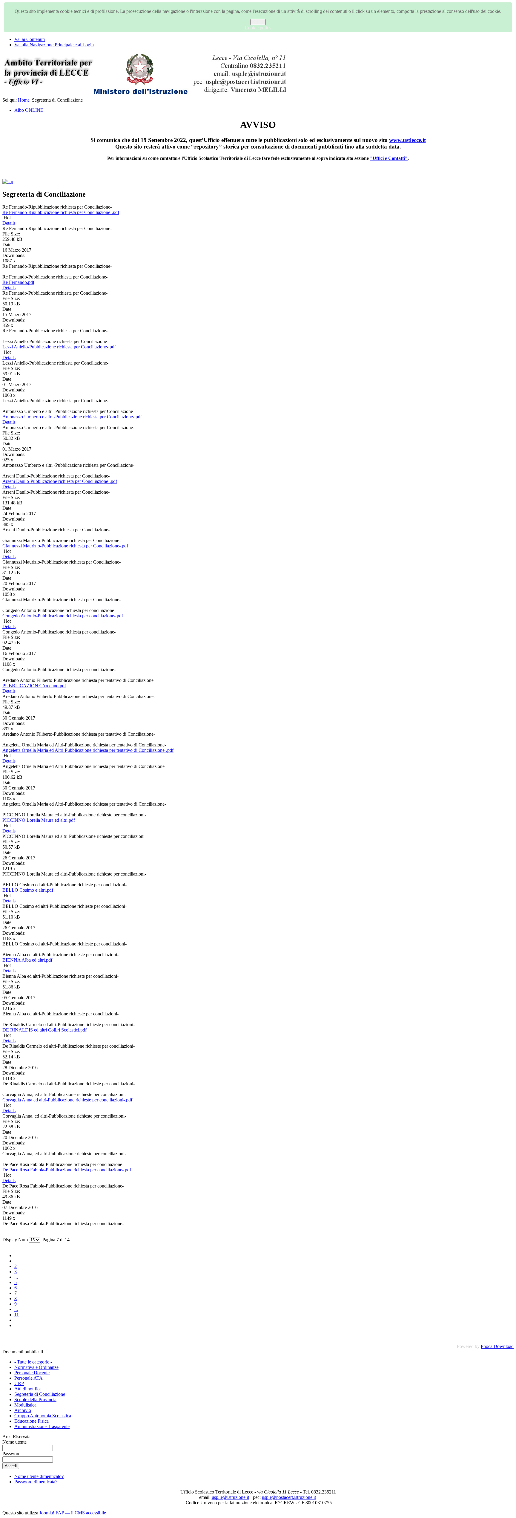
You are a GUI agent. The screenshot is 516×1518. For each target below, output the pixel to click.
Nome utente (14, 1441)
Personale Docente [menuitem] (32, 1372)
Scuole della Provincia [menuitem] (35, 1399)
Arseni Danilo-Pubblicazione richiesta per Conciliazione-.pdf (59, 481)
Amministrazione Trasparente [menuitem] (42, 1426)
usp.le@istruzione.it (230, 1497)
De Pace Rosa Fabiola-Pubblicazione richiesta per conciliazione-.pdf (66, 1169)
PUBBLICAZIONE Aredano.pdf (34, 685)
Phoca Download (497, 1346)
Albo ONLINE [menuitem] (28, 110)
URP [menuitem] (19, 1383)
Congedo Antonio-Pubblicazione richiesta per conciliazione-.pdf (62, 615)
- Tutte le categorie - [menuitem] (33, 1361)
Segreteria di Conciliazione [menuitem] (39, 1394)
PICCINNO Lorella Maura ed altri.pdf (38, 820)
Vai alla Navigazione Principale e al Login (54, 44)
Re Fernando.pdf (18, 282)
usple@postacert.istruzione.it (289, 1497)
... (16, 1277)
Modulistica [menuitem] (25, 1404)
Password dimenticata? (35, 1481)
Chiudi (258, 22)
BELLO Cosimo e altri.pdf (27, 890)
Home (24, 99)
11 (16, 1314)
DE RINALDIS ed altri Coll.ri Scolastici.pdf (44, 1029)
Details (9, 223)
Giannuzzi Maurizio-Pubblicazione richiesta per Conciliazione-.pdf (65, 545)
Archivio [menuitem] (22, 1410)
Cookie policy (258, 27)
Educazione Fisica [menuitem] (31, 1421)
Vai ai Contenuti (29, 39)
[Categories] (7, 181)
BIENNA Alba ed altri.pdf (27, 959)
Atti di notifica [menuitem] (28, 1388)
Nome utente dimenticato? (39, 1476)
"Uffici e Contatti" (389, 158)
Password (11, 1453)
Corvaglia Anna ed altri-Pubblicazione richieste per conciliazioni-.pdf (67, 1099)
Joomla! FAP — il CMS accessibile (72, 1512)
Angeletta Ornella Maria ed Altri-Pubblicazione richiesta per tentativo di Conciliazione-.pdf (87, 750)
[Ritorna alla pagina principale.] (145, 94)
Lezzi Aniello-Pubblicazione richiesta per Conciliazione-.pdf (59, 346)
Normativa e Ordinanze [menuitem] (36, 1367)
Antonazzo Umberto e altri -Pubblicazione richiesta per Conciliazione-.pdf (72, 416)
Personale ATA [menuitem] (28, 1378)
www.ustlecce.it (407, 140)
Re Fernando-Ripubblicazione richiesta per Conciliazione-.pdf (60, 212)
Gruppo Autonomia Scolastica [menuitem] (42, 1415)
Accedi (11, 1466)
